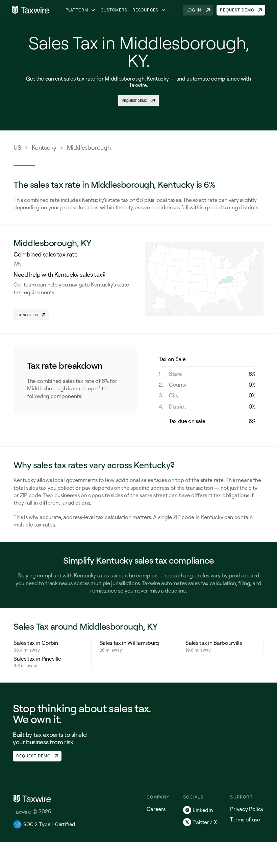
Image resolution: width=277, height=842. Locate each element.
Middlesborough (88, 147)
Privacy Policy (246, 809)
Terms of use (245, 819)
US (17, 147)
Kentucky (44, 147)
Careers (156, 809)
